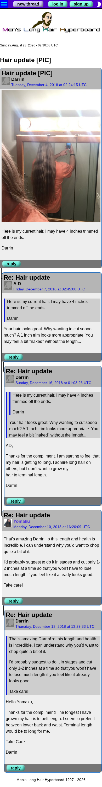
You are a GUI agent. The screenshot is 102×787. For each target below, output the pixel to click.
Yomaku (21, 521)
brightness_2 (99, 4)
